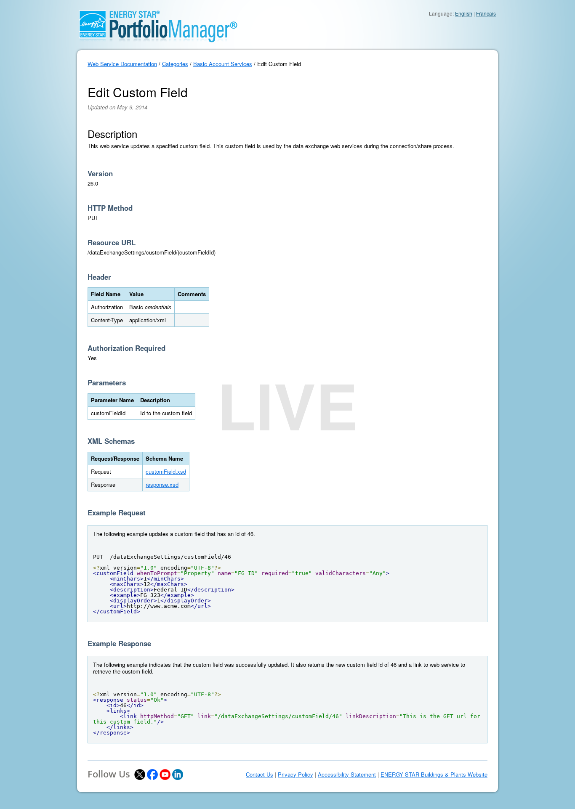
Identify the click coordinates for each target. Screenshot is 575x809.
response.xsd (162, 484)
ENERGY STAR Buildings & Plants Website (434, 774)
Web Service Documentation (122, 64)
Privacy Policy (295, 774)
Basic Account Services (222, 64)
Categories (175, 64)
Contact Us (259, 774)
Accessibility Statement (347, 774)
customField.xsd (166, 471)
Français (486, 13)
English (463, 13)
